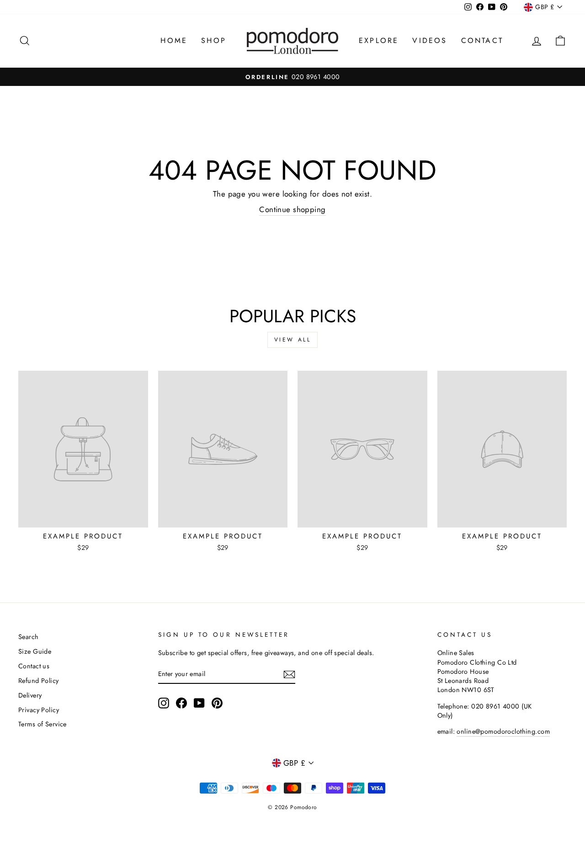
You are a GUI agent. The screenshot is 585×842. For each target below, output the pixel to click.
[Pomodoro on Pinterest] (217, 703)
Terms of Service (42, 724)
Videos (429, 40)
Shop (213, 40)
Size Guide (34, 651)
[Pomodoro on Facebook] (181, 703)
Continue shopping (292, 209)
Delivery (30, 695)
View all (292, 340)
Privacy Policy (38, 709)
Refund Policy (38, 680)
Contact (482, 40)
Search (28, 636)
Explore (379, 40)
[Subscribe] (289, 674)
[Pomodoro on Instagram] (163, 703)
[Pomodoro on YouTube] (199, 703)
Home (173, 40)
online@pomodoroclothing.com (503, 731)
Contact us (33, 666)
